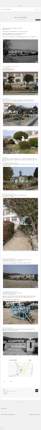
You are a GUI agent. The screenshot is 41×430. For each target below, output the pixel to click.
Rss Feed (2, 414)
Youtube (11, 414)
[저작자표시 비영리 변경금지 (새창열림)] (14, 381)
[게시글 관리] (7, 381)
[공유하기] (6, 381)
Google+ (14, 414)
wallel (39, 414)
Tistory (33, 414)
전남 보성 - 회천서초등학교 (6, 9)
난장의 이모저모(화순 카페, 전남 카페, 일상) (10, 391)
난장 (4, 389)
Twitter (6, 414)
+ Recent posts (4, 408)
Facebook (8, 414)
